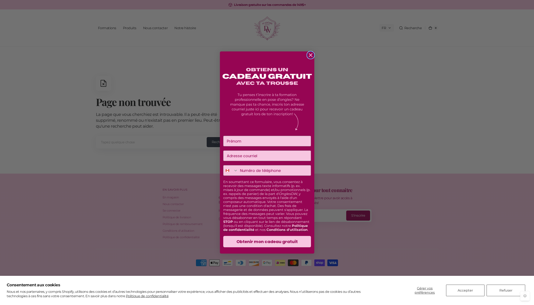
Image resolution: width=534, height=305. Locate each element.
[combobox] (230, 170)
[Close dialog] (310, 55)
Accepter (465, 290)
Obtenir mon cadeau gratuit (267, 242)
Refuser (505, 290)
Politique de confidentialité (147, 296)
